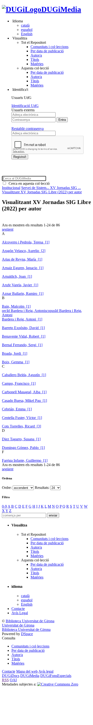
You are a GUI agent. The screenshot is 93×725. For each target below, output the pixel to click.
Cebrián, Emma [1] (17, 409)
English (26, 34)
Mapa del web (27, 671)
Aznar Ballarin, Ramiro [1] (22, 294)
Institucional (11, 188)
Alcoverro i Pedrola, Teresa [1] (25, 242)
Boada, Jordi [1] (14, 353)
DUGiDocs (10, 676)
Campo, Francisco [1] (19, 383)
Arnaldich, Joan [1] (17, 276)
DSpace (27, 634)
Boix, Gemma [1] (15, 362)
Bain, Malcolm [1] (16, 306)
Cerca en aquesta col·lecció (28, 183)
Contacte (18, 609)
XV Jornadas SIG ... (65, 188)
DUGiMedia (61, 9)
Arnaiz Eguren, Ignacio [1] (22, 268)
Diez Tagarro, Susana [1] (21, 439)
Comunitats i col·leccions (49, 47)
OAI (13, 680)
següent (7, 229)
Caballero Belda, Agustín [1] (24, 375)
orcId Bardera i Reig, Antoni (23, 311)
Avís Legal (19, 613)
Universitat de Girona (18, 625)
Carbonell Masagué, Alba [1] (24, 392)
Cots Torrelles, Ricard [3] (21, 426)
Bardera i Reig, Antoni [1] (22, 319)
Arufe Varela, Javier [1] (20, 285)
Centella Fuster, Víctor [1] (22, 418)
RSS (5, 680)
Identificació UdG (25, 106)
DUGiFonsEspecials (55, 676)
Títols (35, 60)
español (26, 30)
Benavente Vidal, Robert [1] (23, 336)
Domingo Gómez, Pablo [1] (23, 448)
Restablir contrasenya (27, 129)
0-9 (4, 506)
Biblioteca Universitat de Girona (30, 621)
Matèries (37, 64)
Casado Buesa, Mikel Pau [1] (24, 401)
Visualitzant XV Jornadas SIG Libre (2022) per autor (42, 192)
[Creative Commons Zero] (57, 684)
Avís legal (45, 671)
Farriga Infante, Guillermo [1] (24, 460)
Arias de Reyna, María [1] (22, 259)
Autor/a (36, 55)
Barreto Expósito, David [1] (23, 328)
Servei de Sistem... (35, 188)
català (25, 25)
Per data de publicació (47, 51)
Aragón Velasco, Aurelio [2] (23, 251)
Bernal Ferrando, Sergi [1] (22, 345)
